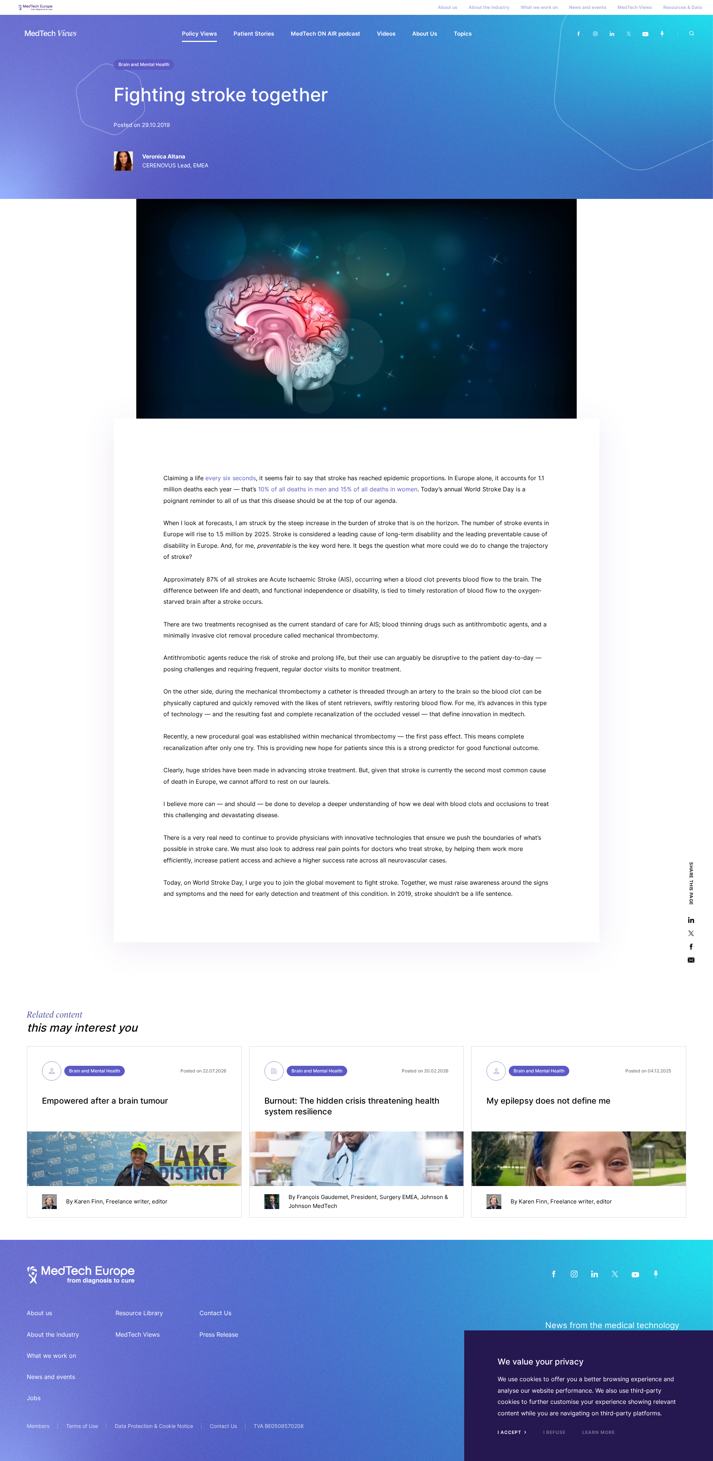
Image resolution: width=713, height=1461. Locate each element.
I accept (510, 1432)
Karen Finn (88, 1201)
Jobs (33, 1398)
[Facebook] (578, 34)
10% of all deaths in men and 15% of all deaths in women (337, 489)
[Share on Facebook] (690, 946)
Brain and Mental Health (143, 64)
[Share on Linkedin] (690, 920)
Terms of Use (82, 1426)
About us (448, 7)
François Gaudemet (322, 1196)
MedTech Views (635, 7)
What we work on (539, 7)
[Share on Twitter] (690, 933)
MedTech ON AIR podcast (325, 33)
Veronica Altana (163, 156)
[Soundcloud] (662, 34)
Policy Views (199, 33)
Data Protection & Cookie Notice (154, 1426)
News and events (587, 7)
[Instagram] (595, 34)
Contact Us (215, 1313)
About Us (424, 33)
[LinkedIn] (594, 1274)
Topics (463, 33)
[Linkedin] (611, 34)
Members (38, 1426)
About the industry (489, 7)
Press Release (218, 1334)
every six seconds (230, 478)
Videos (386, 33)
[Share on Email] (690, 960)
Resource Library (139, 1313)
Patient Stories (254, 33)
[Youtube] (645, 34)
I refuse (554, 1432)
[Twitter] (628, 34)
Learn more (598, 1432)
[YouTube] (635, 1274)
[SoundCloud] (655, 1274)
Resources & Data (682, 7)
